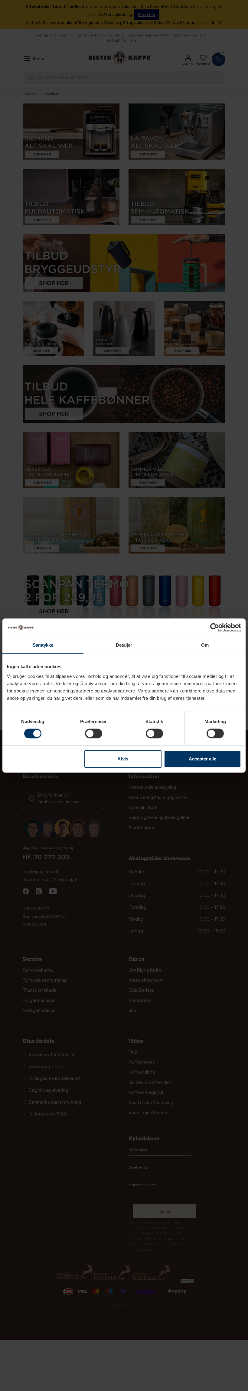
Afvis (122, 758)
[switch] (93, 733)
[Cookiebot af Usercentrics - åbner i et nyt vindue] (214, 627)
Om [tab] (205, 645)
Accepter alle (202, 758)
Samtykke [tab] (43, 645)
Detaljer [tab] (124, 645)
